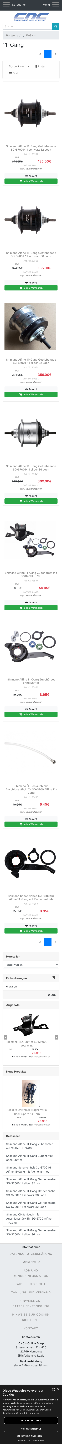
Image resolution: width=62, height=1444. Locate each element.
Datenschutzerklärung (31, 1253)
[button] (5, 1037)
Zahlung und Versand (31, 1292)
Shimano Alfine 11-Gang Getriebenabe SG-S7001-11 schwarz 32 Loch (30, 1204)
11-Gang (31, 35)
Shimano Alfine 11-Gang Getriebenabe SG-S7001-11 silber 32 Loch (30, 1181)
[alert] (31, 1414)
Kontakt (31, 1328)
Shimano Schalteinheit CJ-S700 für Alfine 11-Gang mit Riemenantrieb (29, 1169)
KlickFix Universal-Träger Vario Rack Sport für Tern (27, 1112)
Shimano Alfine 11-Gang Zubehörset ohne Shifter (29, 1158)
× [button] (58, 1389)
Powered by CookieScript (31, 1440)
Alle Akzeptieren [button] (31, 1420)
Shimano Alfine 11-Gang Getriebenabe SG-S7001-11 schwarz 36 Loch (30, 1193)
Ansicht (32, 175)
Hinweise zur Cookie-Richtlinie (31, 1317)
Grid (15, 73)
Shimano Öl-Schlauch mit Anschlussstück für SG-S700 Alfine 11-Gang (28, 1218)
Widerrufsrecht (31, 1284)
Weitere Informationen (27, 1413)
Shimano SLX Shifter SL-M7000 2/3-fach (26, 1044)
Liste (40, 66)
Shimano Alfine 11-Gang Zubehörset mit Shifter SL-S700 (29, 1146)
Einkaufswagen (16, 978)
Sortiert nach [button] (18, 66)
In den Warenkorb (32, 181)
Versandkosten (33, 168)
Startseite (11, 35)
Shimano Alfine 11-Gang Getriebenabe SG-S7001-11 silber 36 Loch (30, 1232)
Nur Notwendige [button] (31, 1428)
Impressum (31, 1262)
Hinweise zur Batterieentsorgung (31, 1303)
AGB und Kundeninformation (31, 1273)
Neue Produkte (16, 1071)
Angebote (13, 1005)
